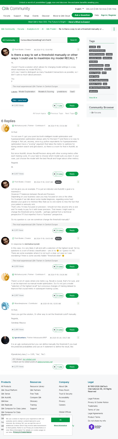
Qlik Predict (51, 29)
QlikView (4, 401)
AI (43, 29)
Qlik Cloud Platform (9, 390)
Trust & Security (65, 394)
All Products (6, 386)
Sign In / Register (108, 15)
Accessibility (64, 397)
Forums (21, 29)
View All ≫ (93, 98)
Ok (60, 420)
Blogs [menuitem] (26, 16)
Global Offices (65, 412)
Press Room (64, 390)
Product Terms (94, 417)
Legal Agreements (95, 413)
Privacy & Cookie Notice (98, 402)
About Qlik (63, 386)
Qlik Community (8, 29)
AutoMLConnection (97, 54)
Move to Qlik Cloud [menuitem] (61, 16)
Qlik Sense (5, 394)
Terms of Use (93, 410)
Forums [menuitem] (6, 16)
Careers (62, 405)
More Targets (95, 73)
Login (48, 2)
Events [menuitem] (35, 16)
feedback (93, 62)
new (105, 84)
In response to (25, 244)
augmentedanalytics (97, 51)
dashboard (107, 58)
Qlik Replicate (6, 405)
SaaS (72, 91)
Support (33, 408)
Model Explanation (27, 91)
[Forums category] (90, 112)
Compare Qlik (35, 397)
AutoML (92, 47)
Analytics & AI (33, 29)
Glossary (33, 401)
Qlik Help (112, 9)
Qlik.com (90, 9)
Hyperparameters (96, 65)
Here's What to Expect (79, 22)
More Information (60, 425)
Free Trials (34, 394)
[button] (78, 49)
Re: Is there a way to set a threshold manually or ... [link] (81, 29)
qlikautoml (93, 91)
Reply (72, 105)
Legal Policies (93, 398)
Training (33, 405)
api (99, 47)
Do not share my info (97, 421)
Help (97, 15)
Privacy (62, 401)
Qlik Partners (35, 390)
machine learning (96, 69)
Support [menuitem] (17, 16)
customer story (95, 58)
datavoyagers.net (44, 362)
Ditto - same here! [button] (19, 100)
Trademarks (93, 406)
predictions (62, 91)
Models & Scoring (46, 91)
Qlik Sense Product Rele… (99, 88)
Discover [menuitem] (46, 16)
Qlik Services (101, 9)
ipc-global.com (29, 359)
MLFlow (108, 69)
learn (107, 65)
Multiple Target (95, 84)
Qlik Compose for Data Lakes (13, 408)
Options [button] (114, 29)
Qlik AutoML (6, 397)
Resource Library (37, 386)
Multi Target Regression (99, 80)
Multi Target (94, 76)
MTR (104, 73)
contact (109, 54)
